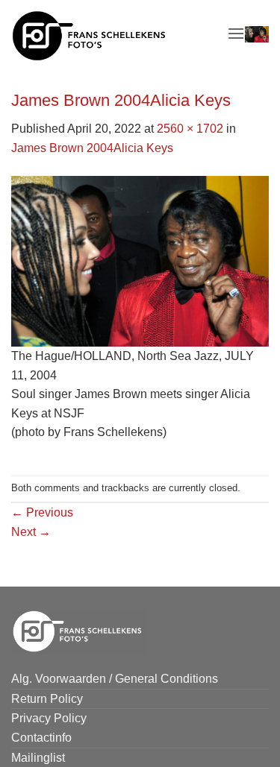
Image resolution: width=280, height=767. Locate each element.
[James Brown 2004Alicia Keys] (140, 260)
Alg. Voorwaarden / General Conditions (114, 678)
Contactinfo (41, 737)
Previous (42, 512)
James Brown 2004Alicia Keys (92, 148)
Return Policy (47, 698)
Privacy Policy (49, 718)
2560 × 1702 (190, 128)
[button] (236, 33)
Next (31, 531)
